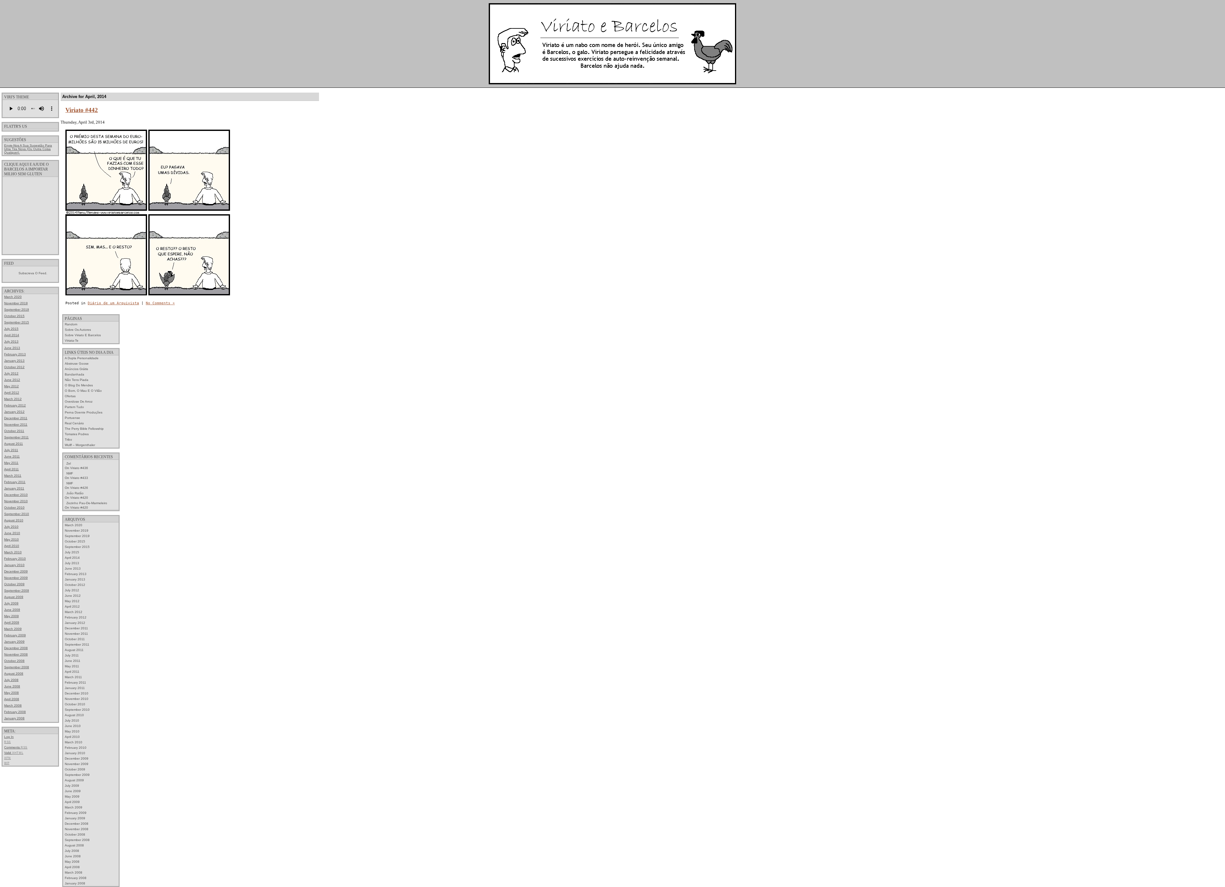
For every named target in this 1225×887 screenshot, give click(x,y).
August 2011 (13, 443)
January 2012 (14, 411)
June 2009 (12, 609)
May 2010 (11, 539)
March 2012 (13, 399)
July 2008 (11, 680)
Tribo (68, 439)
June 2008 (12, 686)
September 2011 (16, 437)
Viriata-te (71, 340)
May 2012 (11, 386)
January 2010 (14, 565)
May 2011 (11, 463)
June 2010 (12, 533)
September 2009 (16, 590)
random (71, 324)
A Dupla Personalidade (82, 358)
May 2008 (11, 692)
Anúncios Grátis (76, 369)
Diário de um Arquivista (113, 303)
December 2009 (16, 571)
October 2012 (14, 367)
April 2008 (11, 699)
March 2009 (13, 629)
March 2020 (13, 297)
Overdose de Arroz (79, 401)
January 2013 (14, 360)
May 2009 (11, 616)
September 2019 (16, 309)
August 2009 (13, 597)
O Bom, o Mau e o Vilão (83, 390)
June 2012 (12, 380)
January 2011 (14, 488)
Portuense (72, 418)
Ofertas (70, 396)
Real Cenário (74, 423)
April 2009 (11, 622)
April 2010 (11, 546)
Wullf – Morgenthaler (80, 445)
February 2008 (15, 712)
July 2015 (11, 328)
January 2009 (14, 641)
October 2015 (14, 316)
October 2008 (14, 661)
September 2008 (16, 667)
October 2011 (14, 431)
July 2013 (11, 341)
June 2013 (12, 348)
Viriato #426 (79, 487)
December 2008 (16, 648)
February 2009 (15, 635)
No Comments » (160, 303)
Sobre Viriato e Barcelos (83, 335)
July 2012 (11, 373)
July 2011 (11, 450)
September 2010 (16, 514)
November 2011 (15, 424)
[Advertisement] (30, 215)
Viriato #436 (79, 468)
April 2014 (11, 335)
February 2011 (15, 482)
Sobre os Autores (78, 329)
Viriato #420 (79, 497)
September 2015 (16, 322)
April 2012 (11, 392)
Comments (15, 747)
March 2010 (13, 552)
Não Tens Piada (76, 380)
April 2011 (11, 469)
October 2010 (14, 507)
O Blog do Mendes (79, 385)
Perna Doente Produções (83, 412)
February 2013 (15, 354)
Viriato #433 (79, 478)
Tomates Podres (77, 434)
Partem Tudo (74, 407)
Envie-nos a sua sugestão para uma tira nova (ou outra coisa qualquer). (28, 149)
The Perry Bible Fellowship (84, 428)
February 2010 (15, 558)
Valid (13, 752)
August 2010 (13, 520)
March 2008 (13, 705)
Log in (9, 737)
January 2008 (14, 718)
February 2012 (15, 405)
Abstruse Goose (77, 363)
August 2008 (13, 673)
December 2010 (16, 495)
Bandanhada (74, 374)
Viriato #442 (81, 110)
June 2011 (12, 456)
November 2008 (16, 654)
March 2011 (12, 475)
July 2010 (11, 526)
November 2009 (16, 578)
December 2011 (15, 418)
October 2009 (14, 584)
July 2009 (11, 603)
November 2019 (16, 303)
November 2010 (16, 501)
